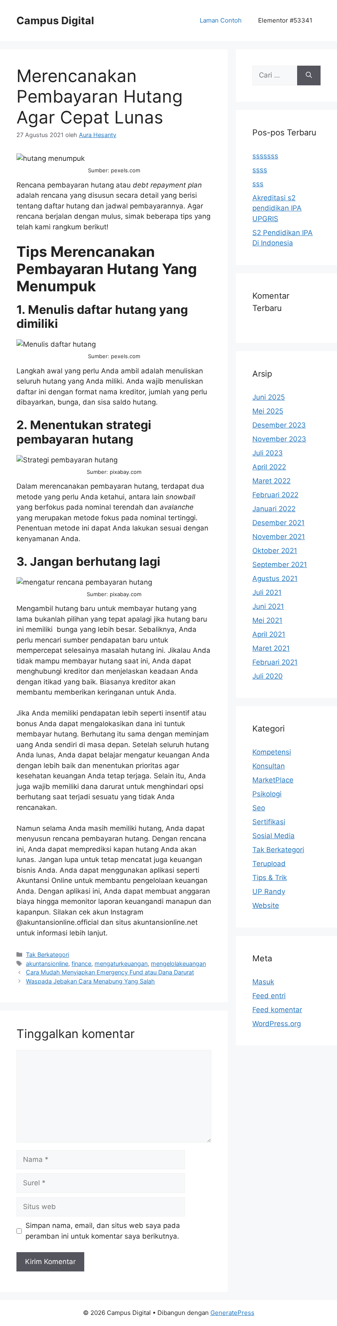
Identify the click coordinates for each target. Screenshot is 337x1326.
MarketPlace (272, 780)
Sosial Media (273, 836)
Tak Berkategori (47, 954)
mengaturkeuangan (121, 963)
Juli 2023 (267, 453)
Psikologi (267, 794)
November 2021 (278, 537)
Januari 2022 (273, 509)
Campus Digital (55, 20)
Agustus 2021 (275, 578)
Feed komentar (277, 1010)
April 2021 (268, 634)
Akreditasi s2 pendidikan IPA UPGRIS (277, 208)
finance (81, 963)
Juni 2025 (268, 397)
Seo (258, 808)
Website (265, 905)
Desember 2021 (278, 523)
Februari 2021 (275, 662)
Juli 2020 (267, 676)
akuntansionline (47, 963)
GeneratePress (232, 1313)
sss (257, 184)
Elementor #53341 (285, 20)
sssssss (265, 156)
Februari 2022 (275, 495)
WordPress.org (276, 1024)
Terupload (269, 864)
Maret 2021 (271, 648)
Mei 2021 (267, 620)
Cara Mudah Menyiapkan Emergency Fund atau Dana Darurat (110, 972)
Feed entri (269, 996)
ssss (259, 170)
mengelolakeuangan (178, 963)
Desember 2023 (279, 425)
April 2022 (269, 467)
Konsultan (268, 766)
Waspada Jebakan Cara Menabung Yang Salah (90, 981)
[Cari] (309, 75)
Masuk (263, 982)
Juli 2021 (267, 592)
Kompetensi (271, 752)
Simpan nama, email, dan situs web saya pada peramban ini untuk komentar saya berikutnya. (102, 1230)
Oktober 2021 (274, 550)
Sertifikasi (268, 822)
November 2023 (279, 439)
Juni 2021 (268, 606)
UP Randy (268, 891)
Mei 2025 (267, 411)
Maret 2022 (271, 481)
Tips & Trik (269, 877)
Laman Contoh (221, 20)
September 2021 (279, 564)
